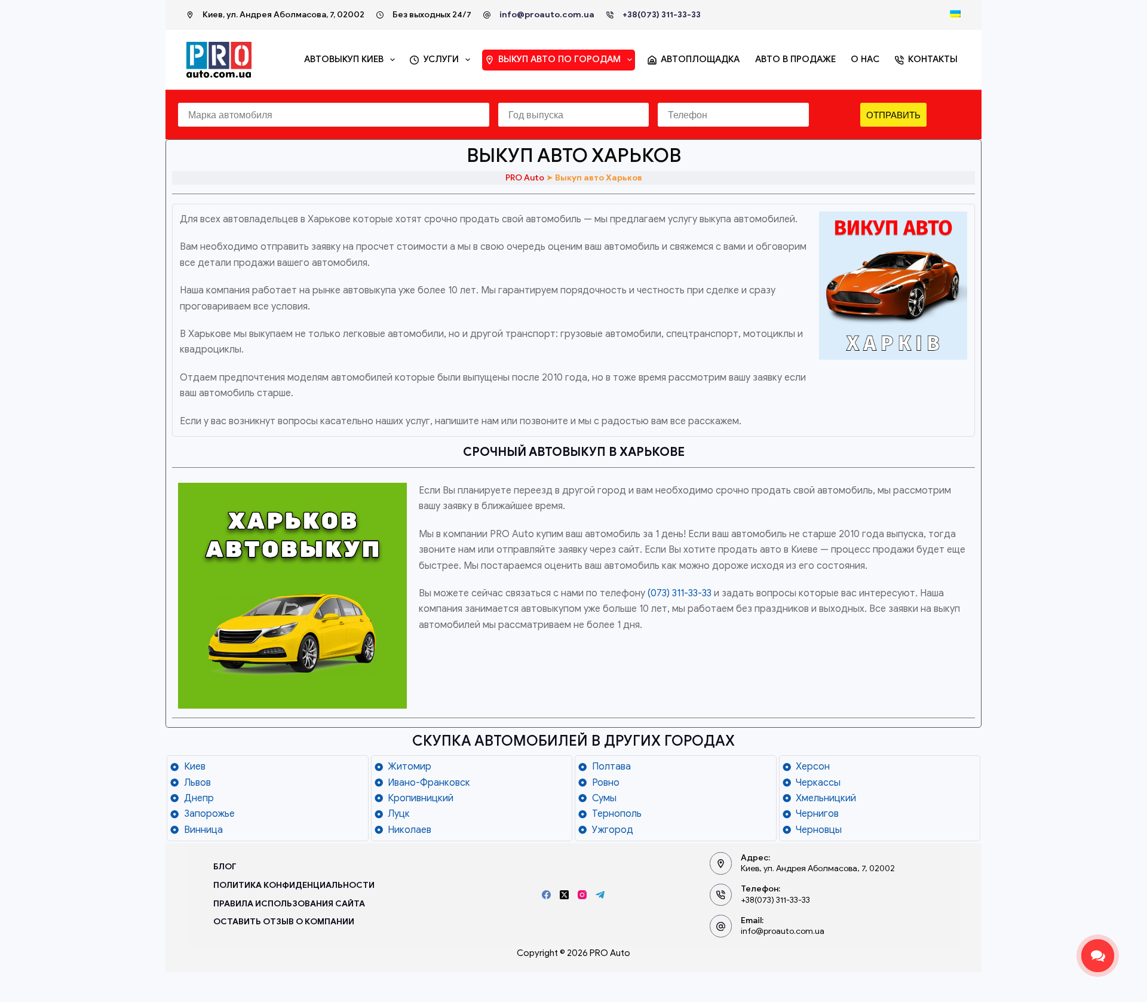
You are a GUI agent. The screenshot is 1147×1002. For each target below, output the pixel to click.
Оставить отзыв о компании (283, 922)
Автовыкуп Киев (344, 59)
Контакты (933, 59)
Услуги (441, 59)
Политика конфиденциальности (294, 885)
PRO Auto (524, 178)
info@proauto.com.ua (546, 15)
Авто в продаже (795, 59)
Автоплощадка (700, 59)
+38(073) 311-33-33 (661, 15)
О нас (865, 59)
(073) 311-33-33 (679, 593)
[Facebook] (546, 894)
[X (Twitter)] (564, 894)
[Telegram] (600, 894)
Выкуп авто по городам (559, 59)
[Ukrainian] (955, 13)
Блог (225, 867)
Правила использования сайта (289, 904)
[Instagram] (582, 894)
